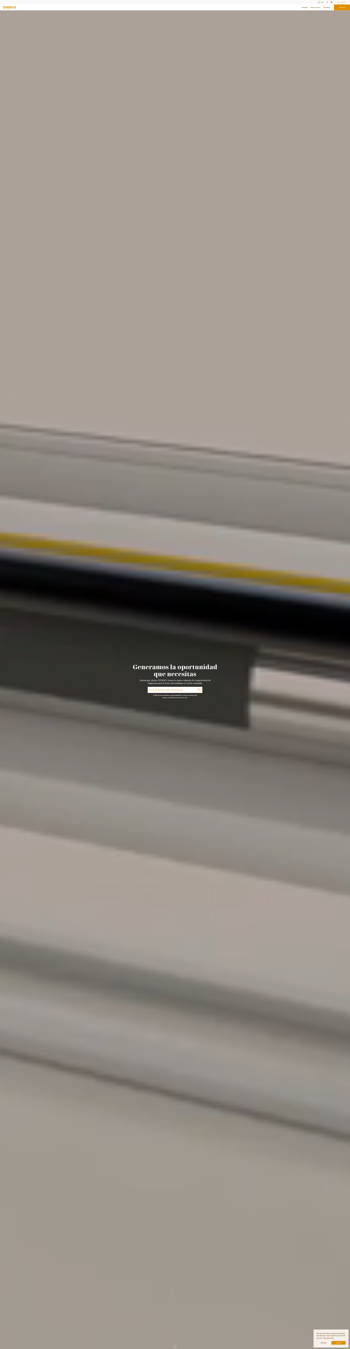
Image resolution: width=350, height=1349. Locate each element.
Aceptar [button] (338, 1343)
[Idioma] (331, 2)
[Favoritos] (327, 2)
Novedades (326, 7)
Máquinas (305, 7)
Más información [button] (328, 1338)
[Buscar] (199, 689)
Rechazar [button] (323, 1343)
